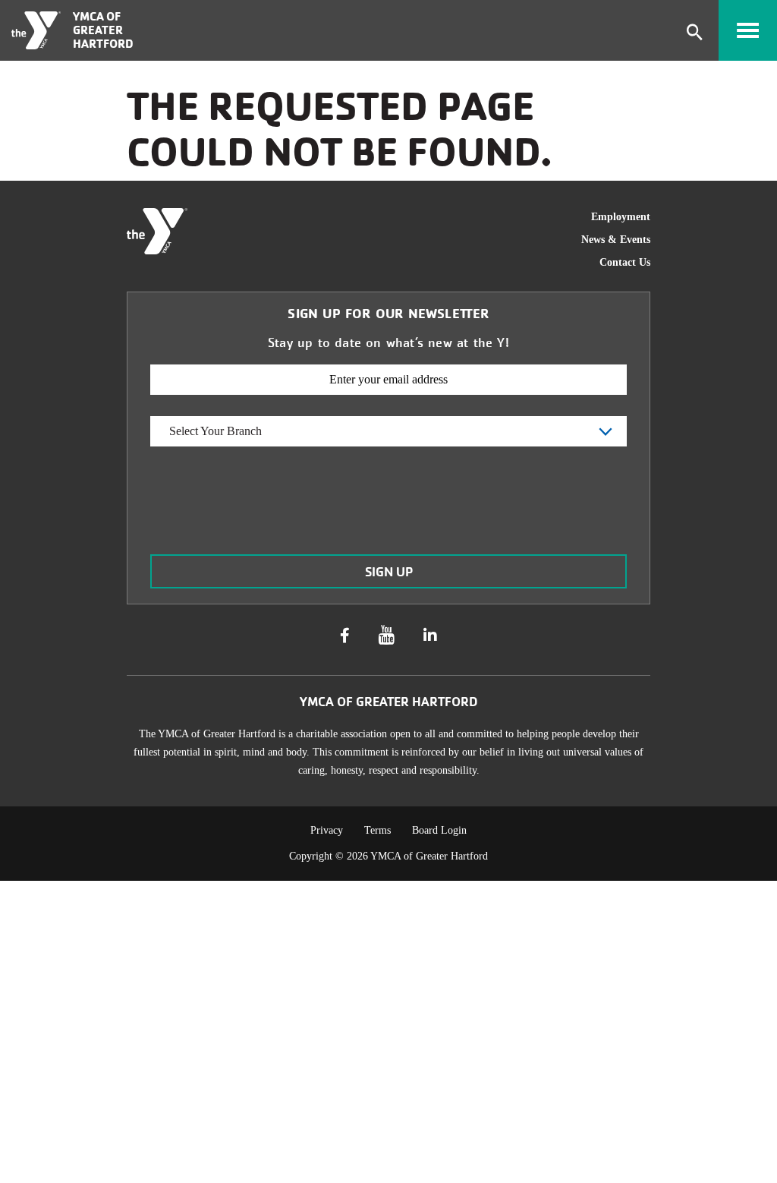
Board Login (439, 830)
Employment (620, 216)
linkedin (430, 635)
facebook (345, 635)
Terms (377, 830)
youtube (386, 635)
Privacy (326, 830)
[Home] (36, 30)
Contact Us (624, 262)
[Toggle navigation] (748, 30)
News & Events (615, 239)
